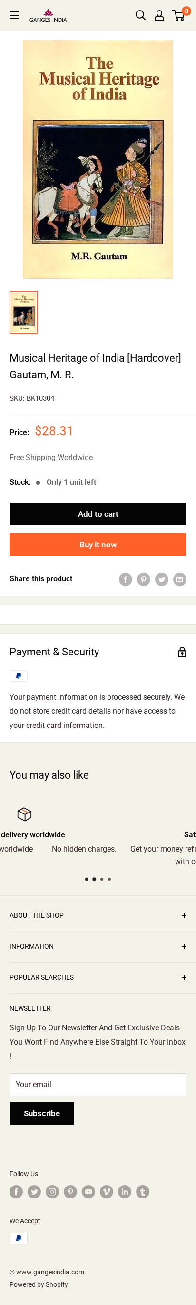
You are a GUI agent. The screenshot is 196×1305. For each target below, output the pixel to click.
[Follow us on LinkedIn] (124, 1191)
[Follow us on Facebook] (16, 1191)
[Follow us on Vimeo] (106, 1191)
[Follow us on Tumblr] (142, 1191)
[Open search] (141, 15)
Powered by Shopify (39, 1284)
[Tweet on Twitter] (161, 579)
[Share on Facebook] (125, 579)
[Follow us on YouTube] (88, 1191)
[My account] (159, 15)
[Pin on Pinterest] (143, 579)
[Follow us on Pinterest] (70, 1191)
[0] (179, 15)
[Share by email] (179, 579)
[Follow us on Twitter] (34, 1191)
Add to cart (98, 514)
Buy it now (98, 544)
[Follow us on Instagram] (52, 1191)
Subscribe (42, 1113)
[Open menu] (14, 15)
